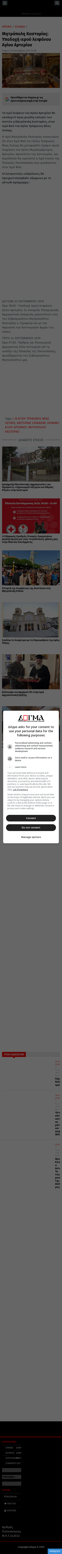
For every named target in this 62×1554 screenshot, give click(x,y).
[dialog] (31, 777)
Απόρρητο (54, 1551)
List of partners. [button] (20, 789)
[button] (31, 767)
